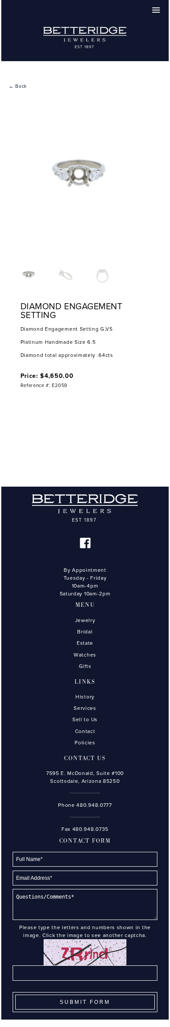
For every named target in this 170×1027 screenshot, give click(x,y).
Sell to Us (85, 719)
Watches (85, 655)
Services (85, 708)
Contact (85, 731)
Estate (85, 643)
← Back (18, 86)
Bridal (84, 632)
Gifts (85, 666)
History (85, 697)
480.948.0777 (94, 805)
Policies (85, 743)
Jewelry (85, 620)
